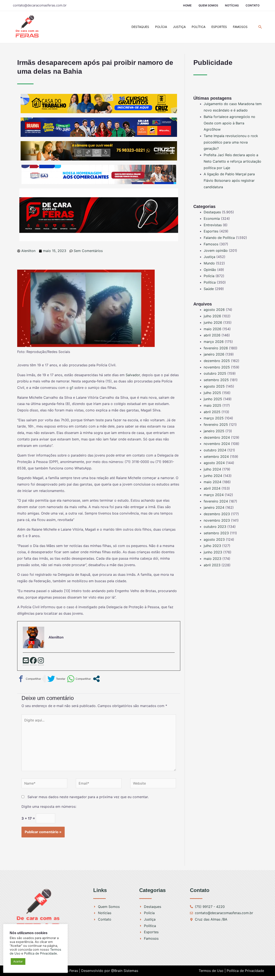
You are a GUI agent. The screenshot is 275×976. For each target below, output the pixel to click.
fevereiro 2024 (216, 501)
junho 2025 (213, 399)
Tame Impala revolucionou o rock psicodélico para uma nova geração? (231, 142)
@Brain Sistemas (124, 970)
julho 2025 (212, 393)
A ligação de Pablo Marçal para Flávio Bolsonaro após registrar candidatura (229, 180)
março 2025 (214, 418)
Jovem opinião (216, 250)
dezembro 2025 (217, 361)
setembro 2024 (216, 456)
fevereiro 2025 (216, 424)
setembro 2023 (216, 533)
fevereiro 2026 (216, 348)
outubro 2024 (215, 450)
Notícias (232, 5)
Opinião (210, 269)
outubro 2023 (215, 526)
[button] (260, 27)
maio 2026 (212, 329)
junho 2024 (213, 475)
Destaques (140, 27)
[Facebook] (33, 661)
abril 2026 (212, 335)
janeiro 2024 (214, 507)
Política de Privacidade (245, 970)
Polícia (161, 27)
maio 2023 (212, 558)
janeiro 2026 (214, 354)
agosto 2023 (214, 539)
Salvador (133, 375)
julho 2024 (212, 469)
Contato (253, 5)
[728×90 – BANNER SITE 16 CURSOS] (99, 103)
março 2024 (214, 495)
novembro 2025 (217, 367)
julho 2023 (212, 546)
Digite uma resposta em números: (48, 806)
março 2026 (214, 341)
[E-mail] (26, 661)
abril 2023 (212, 565)
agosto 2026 (214, 309)
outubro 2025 (215, 373)
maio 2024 (212, 482)
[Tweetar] (56, 679)
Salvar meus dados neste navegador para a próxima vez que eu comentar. (88, 797)
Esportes (219, 27)
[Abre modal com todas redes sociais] (96, 679)
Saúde (209, 289)
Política (198, 27)
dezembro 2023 (217, 514)
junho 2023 (213, 552)
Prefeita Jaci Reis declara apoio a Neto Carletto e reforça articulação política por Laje (232, 161)
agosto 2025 (214, 386)
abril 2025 (212, 412)
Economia (212, 218)
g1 (72, 387)
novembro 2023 (217, 520)
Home (187, 5)
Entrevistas (213, 225)
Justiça (179, 27)
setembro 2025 (216, 380)
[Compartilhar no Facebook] (29, 679)
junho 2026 (213, 322)
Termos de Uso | (212, 970)
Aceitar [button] (18, 961)
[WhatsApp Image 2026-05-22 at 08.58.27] (99, 150)
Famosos (240, 27)
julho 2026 (212, 316)
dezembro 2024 (217, 437)
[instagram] (41, 661)
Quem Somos (208, 5)
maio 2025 (212, 405)
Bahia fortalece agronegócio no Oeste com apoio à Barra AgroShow (229, 123)
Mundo (209, 263)
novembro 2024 (217, 443)
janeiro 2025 (214, 431)
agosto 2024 (214, 463)
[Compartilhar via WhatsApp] (79, 679)
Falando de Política (219, 237)
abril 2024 (212, 488)
